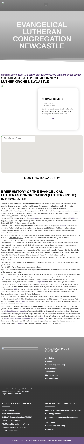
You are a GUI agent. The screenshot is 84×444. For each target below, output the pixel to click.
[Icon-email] (44, 118)
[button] (46, 4)
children (74, 218)
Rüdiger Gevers (20, 301)
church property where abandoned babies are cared (23, 318)
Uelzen (34, 218)
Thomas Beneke (52, 99)
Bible (16, 289)
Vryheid (4, 233)
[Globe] (53, 118)
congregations (39, 282)
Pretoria (21, 323)
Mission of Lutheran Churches (15, 311)
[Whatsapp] (48, 118)
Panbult (63, 225)
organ (3, 277)
